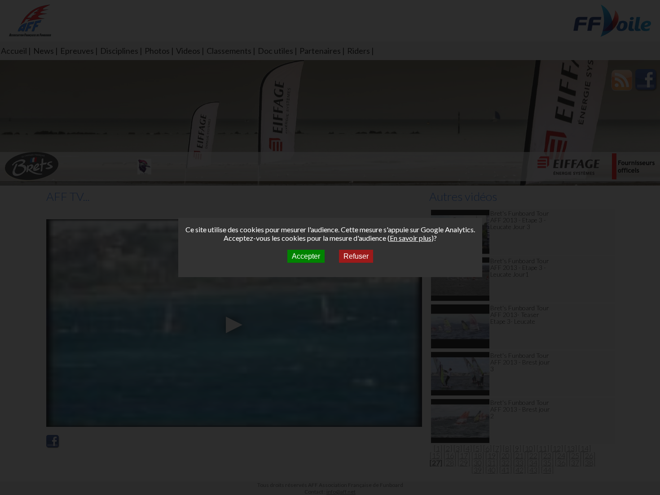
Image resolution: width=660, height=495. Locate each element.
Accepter (306, 256)
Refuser (356, 256)
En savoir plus (410, 238)
